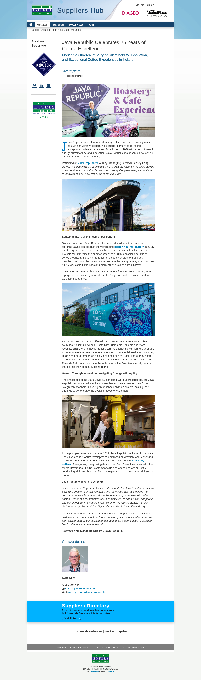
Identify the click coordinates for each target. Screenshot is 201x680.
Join (91, 24)
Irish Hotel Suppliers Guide (67, 30)
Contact (96, 647)
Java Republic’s (88, 163)
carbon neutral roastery (129, 246)
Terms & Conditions (135, 647)
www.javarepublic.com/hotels (86, 592)
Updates (42, 24)
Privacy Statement (113, 647)
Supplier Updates (40, 30)
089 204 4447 (73, 584)
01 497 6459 (94, 671)
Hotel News (76, 24)
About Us (61, 647)
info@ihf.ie (110, 671)
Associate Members (79, 647)
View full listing (71, 618)
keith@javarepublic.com (80, 588)
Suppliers (58, 24)
